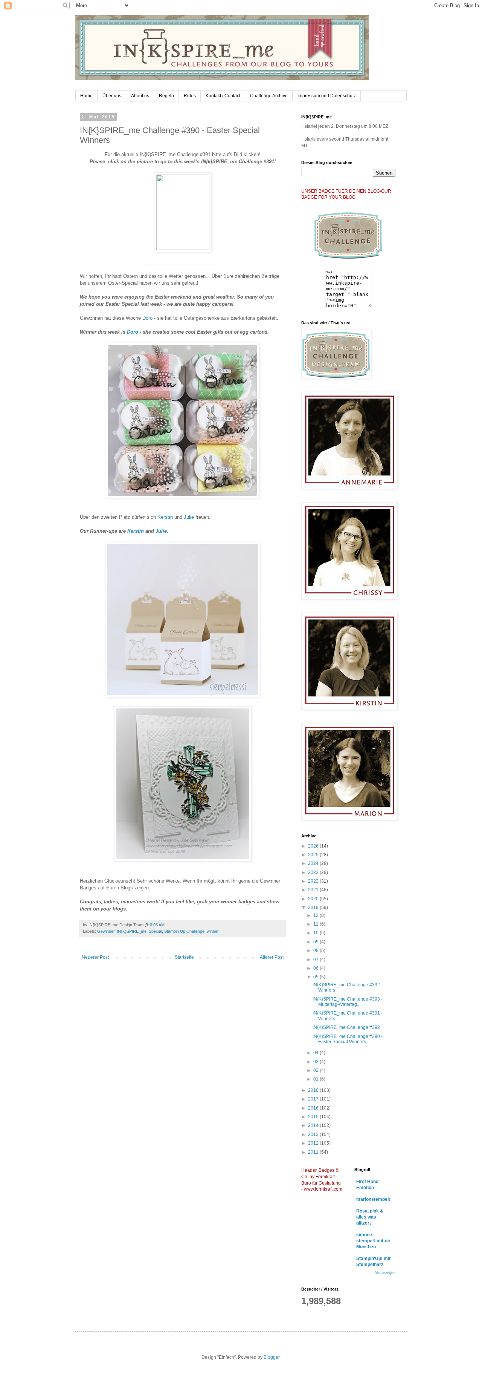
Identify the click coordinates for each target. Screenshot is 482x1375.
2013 (314, 1134)
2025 (314, 854)
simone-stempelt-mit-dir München (373, 1240)
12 (316, 915)
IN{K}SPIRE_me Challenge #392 (346, 1027)
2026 (314, 846)
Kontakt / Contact (223, 95)
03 (316, 1061)
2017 (314, 1099)
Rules (190, 95)
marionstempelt (373, 1199)
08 (316, 950)
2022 (314, 881)
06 (316, 968)
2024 (314, 863)
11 (316, 924)
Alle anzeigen (385, 1273)
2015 (314, 1116)
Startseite (184, 957)
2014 (314, 1125)
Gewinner (105, 931)
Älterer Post (272, 957)
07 (316, 959)
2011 (314, 1152)
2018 (314, 1090)
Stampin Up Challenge (184, 931)
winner (213, 931)
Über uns (111, 95)
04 (316, 1052)
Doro (147, 318)
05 (316, 977)
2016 (314, 1108)
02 (316, 1070)
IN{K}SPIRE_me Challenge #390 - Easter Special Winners (348, 1039)
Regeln (166, 95)
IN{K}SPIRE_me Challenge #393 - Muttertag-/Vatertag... (348, 1001)
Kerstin (165, 517)
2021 (314, 889)
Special (155, 931)
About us (140, 95)
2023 (314, 872)
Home (86, 95)
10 (316, 932)
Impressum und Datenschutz (326, 95)
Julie (189, 517)
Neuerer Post (95, 957)
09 (316, 941)
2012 (314, 1143)
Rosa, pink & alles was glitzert (369, 1217)
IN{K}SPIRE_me (131, 931)
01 (316, 1079)
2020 (314, 898)
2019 (314, 907)
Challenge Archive (269, 95)
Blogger (271, 1357)
